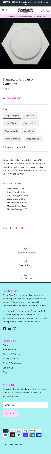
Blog (5, 372)
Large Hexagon (12, 115)
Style (5, 109)
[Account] (42, 10)
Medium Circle (11, 131)
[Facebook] (4, 328)
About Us (7, 345)
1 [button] (20, 72)
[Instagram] (14, 328)
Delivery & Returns (11, 354)
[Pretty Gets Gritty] (25, 10)
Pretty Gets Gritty (13, 98)
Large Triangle (11, 123)
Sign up (10, 413)
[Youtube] (9, 328)
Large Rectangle (33, 138)
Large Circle (29, 131)
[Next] (48, 72)
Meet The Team (10, 349)
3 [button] (31, 72)
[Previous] (3, 72)
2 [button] (25, 72)
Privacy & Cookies (11, 358)
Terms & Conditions (12, 363)
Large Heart (29, 115)
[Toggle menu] (3, 10)
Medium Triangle (12, 138)
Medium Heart (29, 123)
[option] (25, 43)
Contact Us (8, 367)
